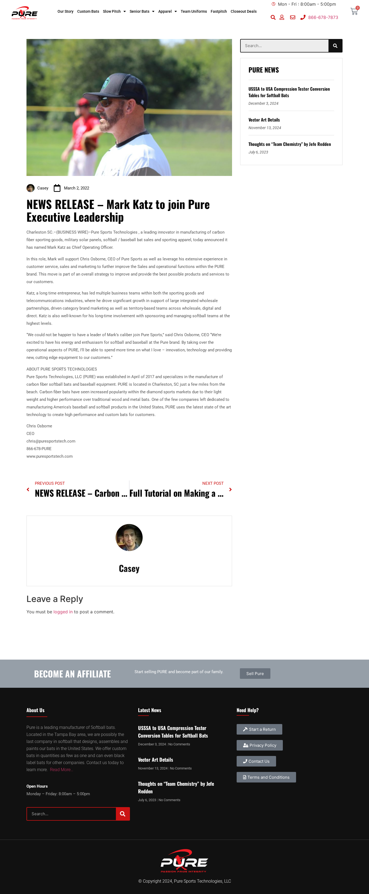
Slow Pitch (112, 11)
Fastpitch (219, 11)
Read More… (61, 769)
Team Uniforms (194, 11)
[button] (273, 17)
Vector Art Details (264, 119)
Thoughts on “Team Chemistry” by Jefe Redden (290, 144)
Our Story (65, 11)
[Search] (335, 46)
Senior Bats (139, 11)
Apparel (165, 11)
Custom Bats (88, 11)
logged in (63, 611)
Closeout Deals (244, 11)
